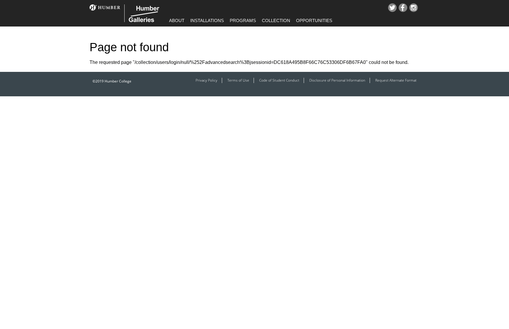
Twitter (392, 7)
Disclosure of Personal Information (337, 80)
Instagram (413, 7)
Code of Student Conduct (279, 80)
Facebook (403, 7)
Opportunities (314, 20)
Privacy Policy (206, 80)
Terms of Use (238, 80)
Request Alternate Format (396, 80)
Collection (276, 20)
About (176, 20)
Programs (243, 20)
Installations (207, 20)
